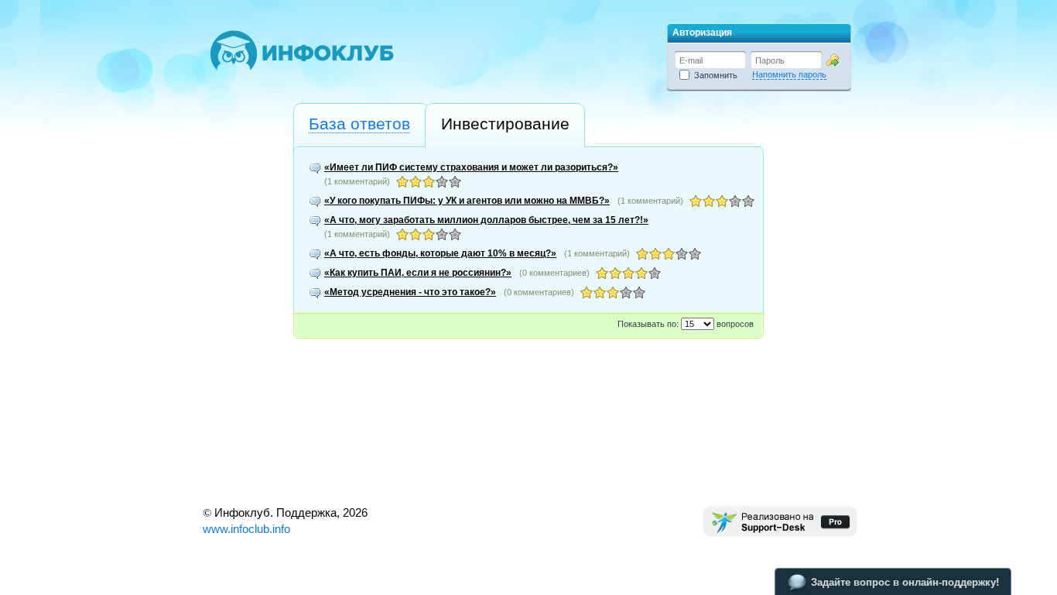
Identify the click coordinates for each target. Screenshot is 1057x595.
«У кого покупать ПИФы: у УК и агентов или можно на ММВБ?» (467, 200)
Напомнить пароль (789, 74)
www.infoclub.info (246, 528)
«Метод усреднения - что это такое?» (410, 292)
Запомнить (713, 75)
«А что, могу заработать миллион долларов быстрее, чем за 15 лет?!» (486, 220)
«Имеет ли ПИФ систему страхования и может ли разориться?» (471, 167)
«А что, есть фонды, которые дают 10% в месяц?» (440, 253)
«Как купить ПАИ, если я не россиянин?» (417, 272)
